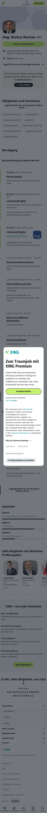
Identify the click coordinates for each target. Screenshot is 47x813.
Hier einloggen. (12, 400)
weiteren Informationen (20, 433)
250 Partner (28, 409)
